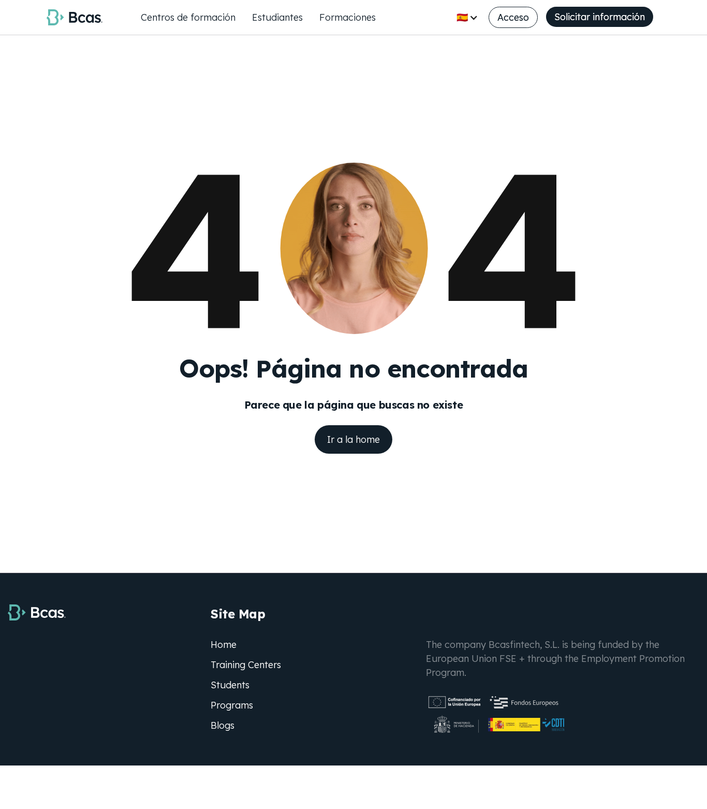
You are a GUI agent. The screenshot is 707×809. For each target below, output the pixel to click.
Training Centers (246, 665)
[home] (75, 17)
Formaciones (347, 17)
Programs (232, 705)
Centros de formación (188, 17)
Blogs (222, 725)
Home (224, 645)
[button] (467, 17)
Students (230, 685)
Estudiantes (277, 17)
